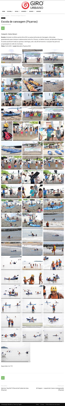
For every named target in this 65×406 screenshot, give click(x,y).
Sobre (37, 404)
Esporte (7, 15)
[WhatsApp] (3, 28)
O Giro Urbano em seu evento (53, 404)
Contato (42, 404)
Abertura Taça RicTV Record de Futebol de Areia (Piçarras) (14, 389)
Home (2, 15)
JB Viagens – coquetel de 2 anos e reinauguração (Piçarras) (50, 389)
